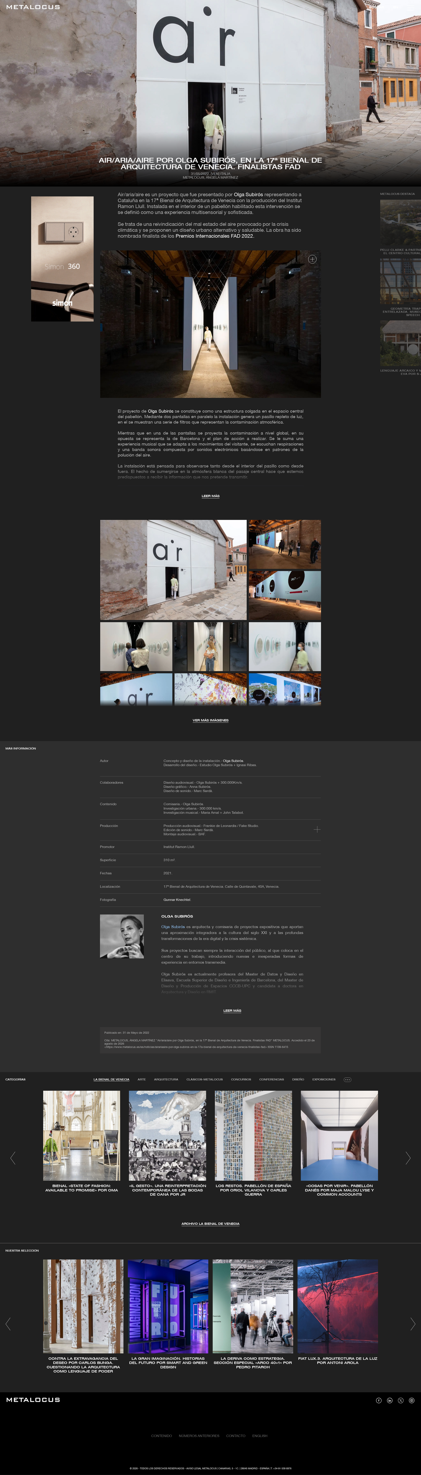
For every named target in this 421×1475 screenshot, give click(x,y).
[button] (12, 1158)
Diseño (298, 1079)
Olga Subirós (248, 195)
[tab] (111, 1079)
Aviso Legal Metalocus (201, 1469)
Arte (142, 1079)
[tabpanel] (210, 1159)
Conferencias (271, 1079)
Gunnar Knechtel (177, 900)
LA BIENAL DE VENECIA (111, 1079)
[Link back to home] (33, 8)
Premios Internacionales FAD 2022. (215, 236)
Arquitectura (166, 1079)
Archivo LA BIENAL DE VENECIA (210, 1224)
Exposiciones (323, 1079)
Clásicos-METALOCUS (205, 1079)
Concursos (241, 1079)
